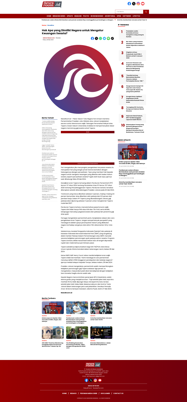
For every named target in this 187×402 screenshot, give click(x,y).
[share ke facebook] (93, 39)
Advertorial (110, 16)
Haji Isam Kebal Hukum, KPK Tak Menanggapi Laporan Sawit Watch (134, 118)
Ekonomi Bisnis (97, 16)
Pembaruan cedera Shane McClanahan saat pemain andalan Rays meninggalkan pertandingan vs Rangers (68, 20)
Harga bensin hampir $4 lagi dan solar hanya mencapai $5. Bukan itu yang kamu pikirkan (134, 89)
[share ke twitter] (97, 39)
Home (49, 16)
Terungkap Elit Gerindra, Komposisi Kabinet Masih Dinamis (135, 109)
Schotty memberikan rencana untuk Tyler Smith (124, 20)
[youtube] (143, 5)
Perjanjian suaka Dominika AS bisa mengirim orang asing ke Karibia (135, 34)
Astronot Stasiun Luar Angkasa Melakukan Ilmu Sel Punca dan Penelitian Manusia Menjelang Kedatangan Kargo (135, 66)
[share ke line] (109, 39)
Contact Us (118, 393)
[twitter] (134, 5)
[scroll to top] (179, 399)
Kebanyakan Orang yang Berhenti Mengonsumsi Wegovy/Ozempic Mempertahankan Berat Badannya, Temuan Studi (135, 128)
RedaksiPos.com (98, 388)
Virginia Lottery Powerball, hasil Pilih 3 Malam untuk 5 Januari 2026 (134, 55)
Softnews (127, 16)
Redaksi (73, 393)
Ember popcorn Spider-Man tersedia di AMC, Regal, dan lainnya (132, 162)
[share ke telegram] (105, 39)
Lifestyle (136, 16)
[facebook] (130, 5)
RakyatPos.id (88, 388)
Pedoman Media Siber (88, 393)
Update (70, 16)
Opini (119, 16)
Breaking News (59, 16)
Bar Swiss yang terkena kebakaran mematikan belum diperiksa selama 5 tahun (135, 44)
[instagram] (139, 5)
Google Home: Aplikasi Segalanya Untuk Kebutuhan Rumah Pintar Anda (135, 99)
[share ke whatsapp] (101, 39)
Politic (86, 16)
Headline (78, 16)
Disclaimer (105, 393)
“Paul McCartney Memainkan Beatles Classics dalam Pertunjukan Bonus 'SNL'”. (135, 78)
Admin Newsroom (49, 38)
